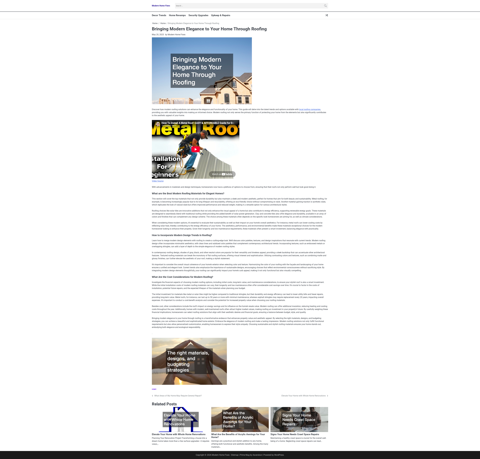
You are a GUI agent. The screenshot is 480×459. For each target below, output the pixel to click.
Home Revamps (177, 15)
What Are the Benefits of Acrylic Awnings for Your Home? (238, 436)
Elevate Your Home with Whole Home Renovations (179, 434)
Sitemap (234, 455)
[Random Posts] (327, 15)
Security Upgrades (198, 15)
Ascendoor (257, 455)
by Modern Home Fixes (175, 34)
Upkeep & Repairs (220, 15)
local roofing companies (309, 109)
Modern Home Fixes (161, 5)
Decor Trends (159, 15)
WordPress (279, 455)
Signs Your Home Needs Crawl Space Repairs (294, 434)
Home (154, 389)
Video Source (158, 181)
